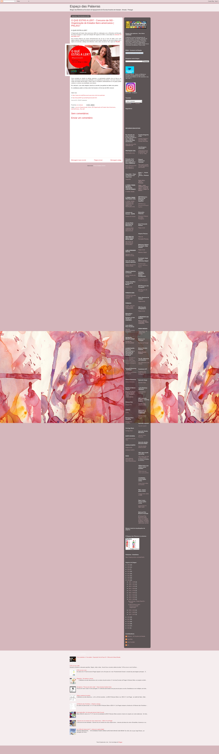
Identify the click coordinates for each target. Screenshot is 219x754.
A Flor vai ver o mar (81, 670)
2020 (128, 578)
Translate (137, 103)
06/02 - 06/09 (132, 592)
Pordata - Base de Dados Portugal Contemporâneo (129, 307)
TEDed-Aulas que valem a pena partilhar (143, 471)
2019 (128, 580)
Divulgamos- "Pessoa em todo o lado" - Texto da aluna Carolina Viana (94, 687)
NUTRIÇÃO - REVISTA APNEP (129, 342)
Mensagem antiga (115, 160)
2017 (128, 619)
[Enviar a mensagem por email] (87, 105)
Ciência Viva (128, 404)
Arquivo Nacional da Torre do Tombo (130, 265)
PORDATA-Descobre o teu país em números (130, 297)
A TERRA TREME (129, 191)
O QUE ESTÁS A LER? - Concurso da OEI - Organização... (134, 606)
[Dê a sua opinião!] (89, 105)
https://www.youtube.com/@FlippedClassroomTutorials (143, 166)
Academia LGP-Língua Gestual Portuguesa (142, 373)
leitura (89, 107)
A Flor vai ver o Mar (74, 665)
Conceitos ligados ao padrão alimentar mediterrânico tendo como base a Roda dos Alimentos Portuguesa (130, 360)
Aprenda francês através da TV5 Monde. (142, 417)
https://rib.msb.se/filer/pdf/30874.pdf (130, 145)
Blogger (120, 742)
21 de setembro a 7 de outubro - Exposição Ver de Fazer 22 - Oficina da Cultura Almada (98, 657)
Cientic (127, 412)
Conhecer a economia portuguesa (130, 373)
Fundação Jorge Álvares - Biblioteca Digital (143, 265)
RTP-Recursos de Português (142, 290)
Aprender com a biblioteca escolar (129, 255)
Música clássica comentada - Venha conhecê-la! (143, 322)
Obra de (140, 236)
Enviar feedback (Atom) (99, 165)
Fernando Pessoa (143, 239)
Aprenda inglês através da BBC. (142, 404)
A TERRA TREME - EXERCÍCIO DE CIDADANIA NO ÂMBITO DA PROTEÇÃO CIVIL (130, 204)
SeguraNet (128, 179)
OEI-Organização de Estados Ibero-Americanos (103, 107)
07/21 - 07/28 (132, 590)
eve (128, 645)
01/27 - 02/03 (132, 612)
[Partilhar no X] (90, 105)
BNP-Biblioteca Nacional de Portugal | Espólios (143, 205)
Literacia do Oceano (130, 216)
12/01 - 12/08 (132, 582)
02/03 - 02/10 (132, 610)
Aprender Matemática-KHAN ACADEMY (130, 330)
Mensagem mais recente (78, 160)
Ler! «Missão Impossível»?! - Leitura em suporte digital (90, 729)
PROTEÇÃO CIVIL (130, 153)
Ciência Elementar (130, 382)
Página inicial (98, 160)
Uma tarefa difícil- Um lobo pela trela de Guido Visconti (90, 712)
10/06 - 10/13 (132, 584)
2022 (128, 573)
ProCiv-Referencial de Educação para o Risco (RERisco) (130, 167)
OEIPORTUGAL (75, 109)
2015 (128, 623)
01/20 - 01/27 (132, 614)
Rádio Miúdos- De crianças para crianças (142, 332)
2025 (128, 567)
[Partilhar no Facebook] (92, 105)
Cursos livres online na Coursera (143, 484)
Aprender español (142, 426)
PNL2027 (117, 41)
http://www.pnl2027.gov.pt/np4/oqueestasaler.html (84, 97)
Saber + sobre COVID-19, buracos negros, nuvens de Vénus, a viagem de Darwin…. (143, 188)
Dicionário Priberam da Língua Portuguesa (143, 217)
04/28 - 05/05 (132, 597)
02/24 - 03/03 (132, 599)
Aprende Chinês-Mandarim (142, 436)
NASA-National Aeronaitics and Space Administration (130, 460)
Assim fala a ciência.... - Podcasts (141, 182)
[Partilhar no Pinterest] (94, 105)
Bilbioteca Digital (142, 252)
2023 (128, 571)
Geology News (129, 430)
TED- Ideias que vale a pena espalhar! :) (143, 457)
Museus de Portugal (143, 343)
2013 (128, 628)
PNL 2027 (82, 109)
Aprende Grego (142, 382)
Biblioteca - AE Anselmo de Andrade (136, 636)
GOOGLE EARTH (129, 450)
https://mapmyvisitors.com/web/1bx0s (134, 557)
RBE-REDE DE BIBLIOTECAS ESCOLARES (129, 243)
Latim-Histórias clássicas (142, 392)
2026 (128, 565)
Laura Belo (130, 639)
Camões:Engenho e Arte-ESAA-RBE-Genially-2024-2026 (143, 140)
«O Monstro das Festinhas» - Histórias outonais (88, 704)
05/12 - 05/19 (132, 595)
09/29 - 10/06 (132, 586)
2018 (128, 617)
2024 (128, 569)
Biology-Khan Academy (128, 422)
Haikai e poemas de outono (83, 695)
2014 (128, 625)
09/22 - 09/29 (132, 588)
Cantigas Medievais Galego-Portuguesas (143, 279)
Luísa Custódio (131, 642)
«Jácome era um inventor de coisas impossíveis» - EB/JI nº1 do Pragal (94, 720)
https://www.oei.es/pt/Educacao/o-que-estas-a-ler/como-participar (88, 95)
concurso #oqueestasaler (81, 107)
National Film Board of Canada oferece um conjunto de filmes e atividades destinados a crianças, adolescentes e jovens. (143, 519)
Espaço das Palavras (85, 6)
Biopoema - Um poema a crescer (85, 678)
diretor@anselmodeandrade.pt (134, 53)
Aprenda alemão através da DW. (142, 446)
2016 (128, 621)
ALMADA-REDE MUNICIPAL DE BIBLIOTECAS (129, 229)
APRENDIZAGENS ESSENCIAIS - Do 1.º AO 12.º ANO (143, 152)
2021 (128, 575)
